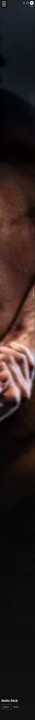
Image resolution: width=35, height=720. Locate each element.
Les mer (3, 707)
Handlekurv (27, 3)
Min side (24, 3)
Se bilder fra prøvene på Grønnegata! (17, 699)
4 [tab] (33, 288)
